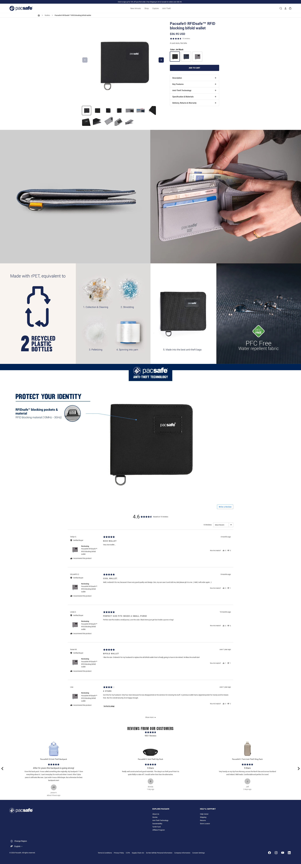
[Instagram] (276, 852)
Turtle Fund (156, 827)
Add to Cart (194, 68)
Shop (147, 8)
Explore (155, 8)
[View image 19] (140, 110)
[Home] (39, 15)
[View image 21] (86, 121)
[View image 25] (130, 121)
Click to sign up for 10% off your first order (132, 2)
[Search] (280, 8)
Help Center (204, 814)
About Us (155, 814)
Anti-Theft (166, 8)
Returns (203, 820)
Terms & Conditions (105, 853)
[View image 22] (97, 121)
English (17, 846)
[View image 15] (97, 110)
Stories (154, 817)
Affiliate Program (158, 830)
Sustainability (157, 824)
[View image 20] (151, 110)
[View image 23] (108, 121)
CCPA (128, 853)
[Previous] (2, 768)
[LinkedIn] (289, 852)
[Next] (298, 768)
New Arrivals (135, 8)
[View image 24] (119, 121)
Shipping (203, 817)
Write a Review (225, 507)
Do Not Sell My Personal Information (159, 853)
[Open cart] (290, 8)
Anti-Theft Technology (160, 820)
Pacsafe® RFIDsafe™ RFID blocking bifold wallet (89, 551)
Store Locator (205, 824)
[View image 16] (108, 110)
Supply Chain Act (138, 853)
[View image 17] (119, 110)
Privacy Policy (119, 853)
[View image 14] (86, 110)
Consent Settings (198, 853)
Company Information (182, 853)
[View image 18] (130, 110)
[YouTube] (282, 852)
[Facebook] (269, 852)
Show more (149, 717)
